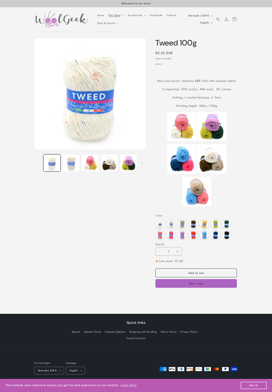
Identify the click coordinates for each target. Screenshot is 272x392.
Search (76, 332)
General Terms (92, 332)
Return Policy (169, 332)
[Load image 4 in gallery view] (109, 163)
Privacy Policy (188, 332)
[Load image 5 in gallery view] (128, 163)
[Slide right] (142, 163)
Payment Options (115, 332)
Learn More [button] (129, 385)
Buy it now (196, 283)
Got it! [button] (253, 385)
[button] (115, 15)
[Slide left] (38, 163)
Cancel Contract (136, 338)
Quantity (159, 244)
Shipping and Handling (143, 332)
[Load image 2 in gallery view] (71, 163)
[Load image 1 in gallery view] (52, 163)
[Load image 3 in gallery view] (90, 163)
